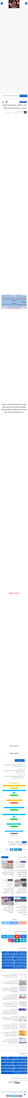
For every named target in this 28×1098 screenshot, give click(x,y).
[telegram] (11, 936)
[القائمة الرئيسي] (26, 3)
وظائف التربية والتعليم (8, 955)
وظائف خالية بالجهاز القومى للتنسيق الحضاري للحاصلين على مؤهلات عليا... (7, 873)
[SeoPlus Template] (25, 1092)
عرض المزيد (5, 857)
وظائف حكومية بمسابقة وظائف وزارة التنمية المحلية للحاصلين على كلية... (14, 777)
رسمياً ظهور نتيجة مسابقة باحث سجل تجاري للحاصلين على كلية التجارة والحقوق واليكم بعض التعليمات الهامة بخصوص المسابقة (10, 1034)
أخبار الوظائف (23, 101)
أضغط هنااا (13, 795)
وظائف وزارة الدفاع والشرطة (19, 967)
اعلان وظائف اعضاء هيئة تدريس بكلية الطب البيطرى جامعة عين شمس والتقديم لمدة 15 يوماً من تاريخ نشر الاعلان (10, 1027)
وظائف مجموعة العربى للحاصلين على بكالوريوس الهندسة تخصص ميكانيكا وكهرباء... (21, 911)
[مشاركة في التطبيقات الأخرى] (7, 849)
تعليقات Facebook (14, 923)
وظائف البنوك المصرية (20, 955)
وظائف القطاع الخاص (21, 844)
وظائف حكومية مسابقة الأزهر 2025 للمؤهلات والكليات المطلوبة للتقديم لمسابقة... (10, 95)
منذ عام (24, 869)
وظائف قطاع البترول (21, 961)
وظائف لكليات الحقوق (8, 961)
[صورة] (23, 976)
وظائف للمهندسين (21, 964)
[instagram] (11, 940)
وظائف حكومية (12, 844)
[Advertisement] (14, 22)
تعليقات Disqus (5, 923)
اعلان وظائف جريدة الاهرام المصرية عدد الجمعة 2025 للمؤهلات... (20, 890)
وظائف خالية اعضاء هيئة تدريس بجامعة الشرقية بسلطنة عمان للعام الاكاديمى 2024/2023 (10, 1041)
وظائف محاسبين (9, 964)
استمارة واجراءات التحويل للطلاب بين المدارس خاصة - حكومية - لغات (10, 976)
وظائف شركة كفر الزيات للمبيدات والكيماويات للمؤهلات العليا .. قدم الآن (9, 983)
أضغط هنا (14, 810)
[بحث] (2, 3)
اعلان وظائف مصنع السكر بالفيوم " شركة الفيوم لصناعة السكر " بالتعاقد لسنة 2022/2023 (10, 990)
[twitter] (4, 936)
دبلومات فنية (10, 842)
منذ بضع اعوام (20, 763)
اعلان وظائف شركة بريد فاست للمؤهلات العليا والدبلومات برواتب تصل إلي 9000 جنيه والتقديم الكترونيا (10, 997)
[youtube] (17, 936)
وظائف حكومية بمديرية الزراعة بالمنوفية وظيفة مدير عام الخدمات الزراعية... (14, 765)
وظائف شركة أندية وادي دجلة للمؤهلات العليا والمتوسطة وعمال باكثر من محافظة (10, 1019)
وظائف (5, 952)
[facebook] (24, 936)
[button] (20, 849)
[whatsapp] (17, 940)
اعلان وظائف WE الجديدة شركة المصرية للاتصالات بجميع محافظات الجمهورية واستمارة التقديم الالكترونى (10, 1012)
